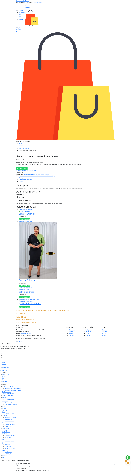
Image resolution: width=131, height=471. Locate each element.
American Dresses (24, 147)
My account (22, 18)
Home (20, 143)
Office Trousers (9, 421)
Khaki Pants (8, 419)
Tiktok (87, 333)
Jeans (3, 412)
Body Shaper (6, 432)
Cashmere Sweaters (10, 403)
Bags (3, 450)
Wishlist (71, 333)
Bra (6, 430)
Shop (20, 14)
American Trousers (10, 417)
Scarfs (4, 423)
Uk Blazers (8, 437)
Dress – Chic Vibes (27, 213)
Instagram (89, 330)
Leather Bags (8, 452)
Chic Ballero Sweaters (11, 404)
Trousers (5, 415)
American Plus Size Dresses (13, 388)
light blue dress (26, 291)
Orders (71, 332)
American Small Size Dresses (13, 390)
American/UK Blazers (8, 394)
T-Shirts (104, 335)
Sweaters (104, 332)
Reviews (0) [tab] (22, 181)
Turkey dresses (6, 392)
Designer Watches (10, 448)
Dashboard (72, 330)
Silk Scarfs (8, 426)
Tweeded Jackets (9, 399)
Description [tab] (22, 178)
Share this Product (30, 170)
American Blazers (10, 435)
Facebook (88, 332)
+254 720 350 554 (26, 333)
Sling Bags (8, 454)
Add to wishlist (20, 170)
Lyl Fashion (22, 12)
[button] (23, 1)
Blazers (104, 333)
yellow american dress (30, 303)
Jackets (4, 397)
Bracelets (7, 444)
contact (21, 19)
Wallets (4, 455)
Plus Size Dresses (24, 148)
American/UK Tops (7, 395)
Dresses (21, 145)
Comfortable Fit (33, 176)
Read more (36, 299)
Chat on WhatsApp (22, 168)
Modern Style (51, 176)
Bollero (4, 406)
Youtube (88, 335)
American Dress (24, 176)
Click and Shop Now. (37, 2)
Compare (30, 209)
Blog (20, 16)
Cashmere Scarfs (10, 424)
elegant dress (43, 176)
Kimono (4, 408)
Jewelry (4, 443)
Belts (3, 457)
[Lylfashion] (19, 10)
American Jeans (9, 414)
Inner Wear (5, 428)
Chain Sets (8, 446)
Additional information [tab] (25, 179)
